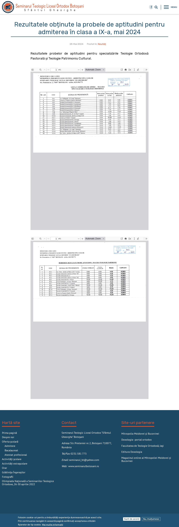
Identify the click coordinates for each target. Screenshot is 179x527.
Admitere (10, 446)
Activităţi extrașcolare (14, 463)
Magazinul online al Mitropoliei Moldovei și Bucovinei (146, 459)
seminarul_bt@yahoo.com (84, 460)
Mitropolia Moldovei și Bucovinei (140, 433)
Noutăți (102, 44)
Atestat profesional (16, 455)
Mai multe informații (52, 525)
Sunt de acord (131, 519)
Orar (4, 468)
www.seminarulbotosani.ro (83, 466)
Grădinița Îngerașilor (13, 472)
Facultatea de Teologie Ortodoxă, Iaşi (142, 445)
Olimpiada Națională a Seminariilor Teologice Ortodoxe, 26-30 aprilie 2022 (28, 482)
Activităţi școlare (11, 459)
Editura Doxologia (131, 452)
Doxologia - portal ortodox (136, 439)
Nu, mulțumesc (151, 519)
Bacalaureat (11, 450)
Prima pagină (9, 433)
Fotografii (7, 476)
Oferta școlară (10, 441)
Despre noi (8, 437)
